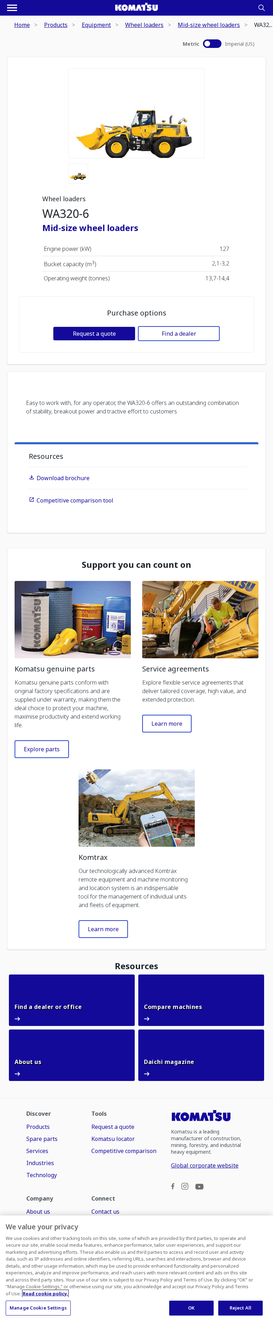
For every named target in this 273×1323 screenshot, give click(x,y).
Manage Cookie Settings (38, 1308)
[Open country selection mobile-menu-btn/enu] (12, 8)
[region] (136, 1269)
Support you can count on (136, 565)
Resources (46, 456)
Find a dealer (179, 333)
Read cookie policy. (45, 1293)
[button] (73, 619)
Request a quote (94, 333)
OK (191, 1308)
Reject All (240, 1308)
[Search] (261, 8)
